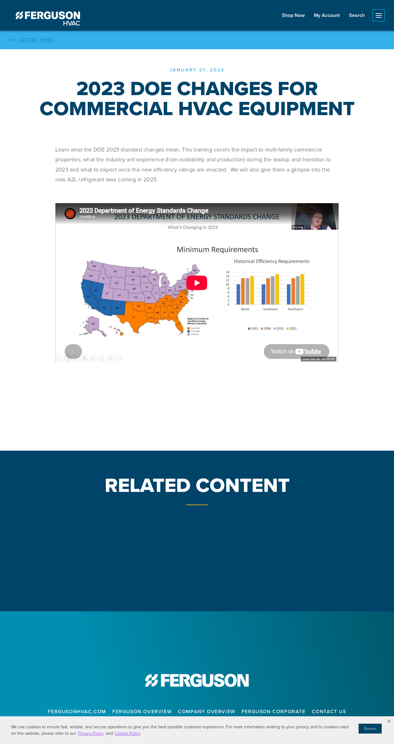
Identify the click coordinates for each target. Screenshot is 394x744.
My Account (327, 15)
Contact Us (329, 711)
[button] (389, 721)
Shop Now (293, 15)
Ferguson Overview (142, 711)
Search (357, 15)
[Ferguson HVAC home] (197, 680)
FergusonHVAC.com (77, 711)
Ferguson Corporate (274, 711)
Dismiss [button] (370, 728)
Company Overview (206, 711)
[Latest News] (197, 40)
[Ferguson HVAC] (47, 18)
